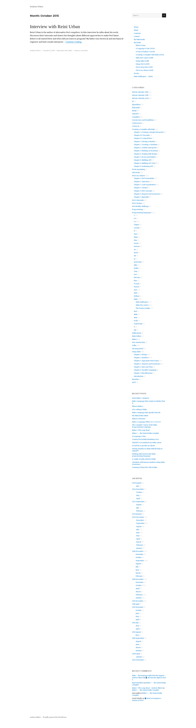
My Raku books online (140, 416)
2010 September (138, 638)
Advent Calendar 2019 (140, 95)
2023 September (138, 502)
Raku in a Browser (138, 419)
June (138, 533)
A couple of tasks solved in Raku (144, 459)
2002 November (138, 660)
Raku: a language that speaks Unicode (146, 413)
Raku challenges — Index (143, 76)
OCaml (136, 284)
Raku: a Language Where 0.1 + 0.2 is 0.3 (146, 422)
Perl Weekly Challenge (140, 206)
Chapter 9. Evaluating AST (143, 166)
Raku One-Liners (142, 305)
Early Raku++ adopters (140, 398)
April (138, 499)
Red (135, 311)
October (139, 492)
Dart (135, 234)
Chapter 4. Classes (141, 188)
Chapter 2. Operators (141, 182)
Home (136, 27)
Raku (70, 50)
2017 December (137, 601)
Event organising (138, 169)
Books (134, 111)
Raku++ (135, 339)
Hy (135, 256)
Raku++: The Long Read (141, 430)
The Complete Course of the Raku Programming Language (144, 426)
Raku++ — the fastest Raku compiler (145, 433)
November (140, 520)
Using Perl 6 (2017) (142, 64)
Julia (135, 265)
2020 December (138, 517)
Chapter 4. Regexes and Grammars (147, 364)
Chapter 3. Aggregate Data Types (146, 361)
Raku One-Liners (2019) (144, 58)
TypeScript (138, 324)
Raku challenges (142, 302)
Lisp (135, 271)
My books (137, 43)
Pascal (136, 287)
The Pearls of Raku (143, 308)
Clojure (136, 225)
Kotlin (136, 268)
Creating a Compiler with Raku (143, 129)
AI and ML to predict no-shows (143, 446)
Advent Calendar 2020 (140, 98)
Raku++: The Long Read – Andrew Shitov (147, 688)
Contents (137, 33)
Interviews (60, 50)
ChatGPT (135, 114)
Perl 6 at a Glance (138, 176)
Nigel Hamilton (137, 683)
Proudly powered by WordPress (54, 717)
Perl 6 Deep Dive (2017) (144, 67)
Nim (135, 281)
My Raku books (139, 39)
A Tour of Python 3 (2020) (145, 52)
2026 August (136, 483)
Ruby (136, 314)
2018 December (138, 579)
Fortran (137, 246)
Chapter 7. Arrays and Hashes (145, 157)
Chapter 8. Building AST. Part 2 (145, 163)
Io (134, 259)
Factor (136, 243)
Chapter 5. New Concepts (143, 191)
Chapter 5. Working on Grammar (146, 151)
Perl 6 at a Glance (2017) (144, 70)
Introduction (138, 376)
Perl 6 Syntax (137, 203)
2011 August (136, 632)
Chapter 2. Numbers (141, 358)
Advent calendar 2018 (140, 92)
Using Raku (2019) (142, 61)
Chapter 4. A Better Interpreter (145, 148)
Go (135, 250)
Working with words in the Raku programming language (144, 455)
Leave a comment (81, 50)
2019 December (137, 551)
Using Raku (136, 352)
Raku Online (136, 336)
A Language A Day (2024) (145, 48)
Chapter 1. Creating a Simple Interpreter (149, 132)
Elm (135, 240)
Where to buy (141, 45)
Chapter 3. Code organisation (145, 185)
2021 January (137, 514)
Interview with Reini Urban (55, 26)
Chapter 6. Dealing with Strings (145, 154)
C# (135, 219)
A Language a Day (139, 436)
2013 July (135, 623)
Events (136, 73)
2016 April (135, 604)
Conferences (137, 123)
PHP (135, 293)
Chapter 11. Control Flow (143, 138)
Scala (136, 321)
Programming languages (141, 213)
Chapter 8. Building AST (143, 160)
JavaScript (137, 262)
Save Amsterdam (138, 342)
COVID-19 (135, 126)
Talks (134, 345)
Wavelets (135, 379)
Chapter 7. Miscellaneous (143, 373)
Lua (135, 274)
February (139, 511)
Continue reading (74, 42)
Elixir (136, 237)
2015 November (137, 607)
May (138, 495)
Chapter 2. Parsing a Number (144, 142)
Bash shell (136, 108)
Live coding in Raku (139, 409)
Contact (137, 36)
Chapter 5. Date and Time (143, 367)
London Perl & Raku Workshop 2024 (145, 439)
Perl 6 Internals (138, 200)
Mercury (137, 277)
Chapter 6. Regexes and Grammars (147, 194)
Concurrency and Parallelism (143, 120)
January (139, 548)
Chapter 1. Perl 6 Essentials (144, 178)
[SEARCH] (164, 15)
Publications (136, 333)
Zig (135, 330)
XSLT (134, 382)
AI (133, 101)
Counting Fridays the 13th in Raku (144, 467)
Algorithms (136, 105)
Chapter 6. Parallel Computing (145, 370)
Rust (135, 318)
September (140, 523)
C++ (135, 222)
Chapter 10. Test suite (142, 135)
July (137, 486)
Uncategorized (137, 349)
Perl (66, 50)
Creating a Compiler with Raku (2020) (150, 55)
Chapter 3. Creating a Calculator (146, 145)
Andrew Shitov (36, 7)
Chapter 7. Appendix (141, 197)
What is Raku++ (137, 406)
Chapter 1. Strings (140, 355)
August (138, 505)
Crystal (136, 228)
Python (136, 296)
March (138, 542)
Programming (137, 209)
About (136, 30)
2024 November (138, 489)
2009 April (136, 654)
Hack (136, 253)
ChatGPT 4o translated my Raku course (146, 443)
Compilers (136, 117)
